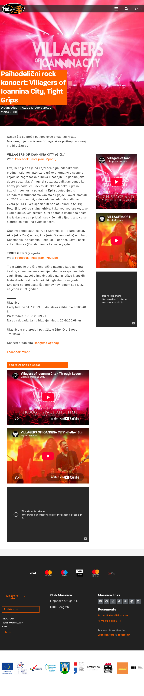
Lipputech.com (106, 635)
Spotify (51, 159)
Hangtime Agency (46, 343)
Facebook (22, 159)
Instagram (38, 159)
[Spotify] (132, 601)
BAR (4, 626)
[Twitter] (119, 601)
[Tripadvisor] (125, 601)
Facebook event (18, 352)
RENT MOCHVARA (12, 623)
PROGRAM (8, 619)
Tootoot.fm (124, 635)
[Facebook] (106, 601)
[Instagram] (113, 601)
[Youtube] (100, 601)
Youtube (52, 258)
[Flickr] (138, 601)
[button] (116, 8)
